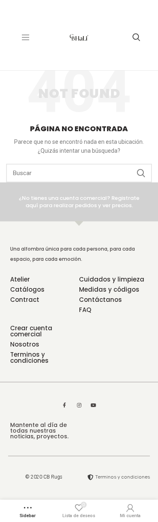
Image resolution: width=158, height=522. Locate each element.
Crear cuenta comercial (31, 331)
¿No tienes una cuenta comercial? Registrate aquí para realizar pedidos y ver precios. (79, 201)
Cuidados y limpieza (111, 279)
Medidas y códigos (109, 289)
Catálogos (27, 289)
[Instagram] (79, 405)
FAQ (85, 309)
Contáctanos (100, 299)
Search (141, 173)
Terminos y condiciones (29, 357)
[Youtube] (93, 405)
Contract (24, 299)
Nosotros (24, 344)
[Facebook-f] (64, 405)
